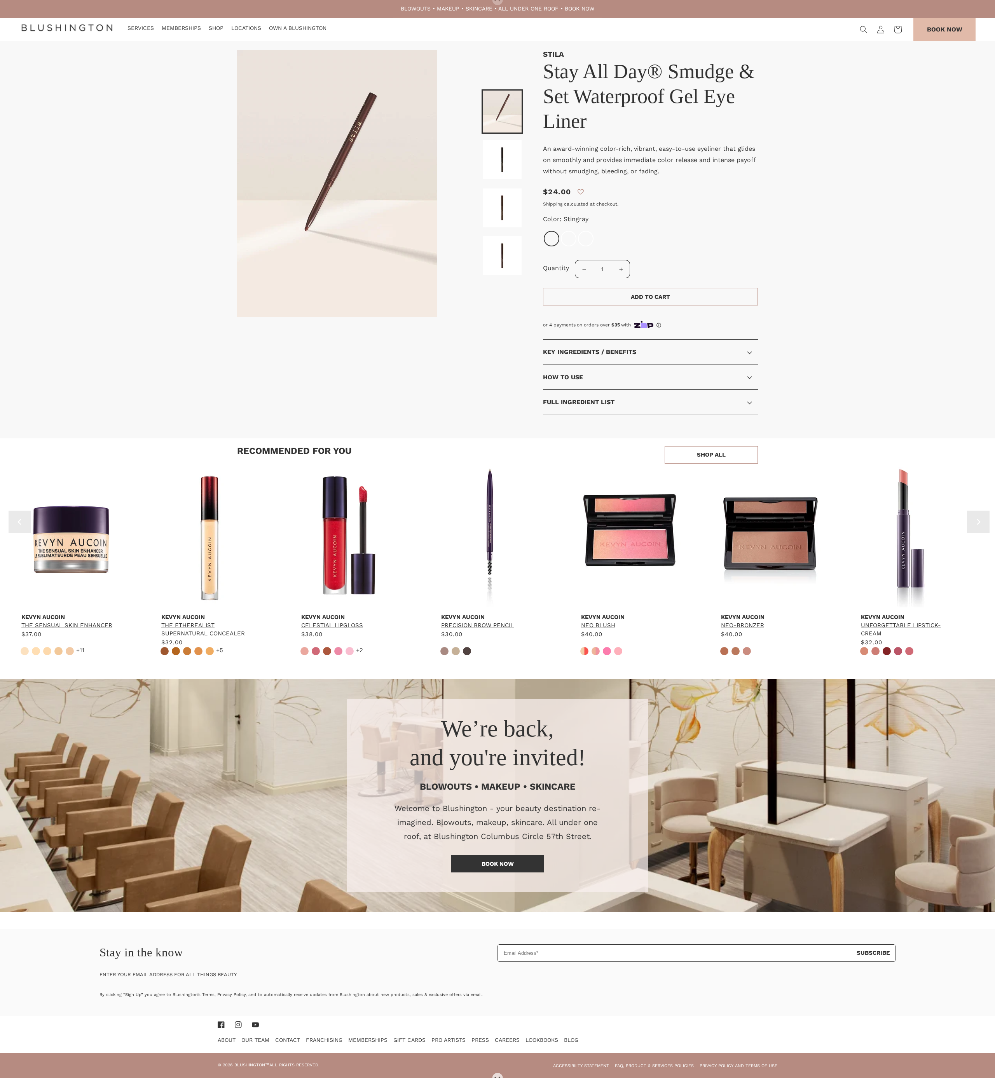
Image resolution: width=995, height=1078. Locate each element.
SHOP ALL (711, 454)
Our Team (255, 1040)
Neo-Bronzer (742, 625)
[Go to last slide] (19, 522)
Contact (287, 1040)
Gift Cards (409, 1040)
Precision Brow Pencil (477, 625)
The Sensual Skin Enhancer (66, 625)
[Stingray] (551, 238)
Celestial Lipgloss (332, 625)
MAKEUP (448, 8)
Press (480, 1040)
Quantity (556, 268)
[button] (863, 29)
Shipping (552, 204)
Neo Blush (598, 625)
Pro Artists (448, 1040)
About (227, 1040)
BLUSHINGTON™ (251, 1065)
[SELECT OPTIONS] (70, 599)
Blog (571, 1040)
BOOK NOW (579, 8)
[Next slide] (978, 522)
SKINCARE (479, 8)
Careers (507, 1040)
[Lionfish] (568, 238)
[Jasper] (586, 238)
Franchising (324, 1040)
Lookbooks (541, 1040)
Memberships (368, 1040)
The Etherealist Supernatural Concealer (203, 629)
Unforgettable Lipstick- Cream (901, 629)
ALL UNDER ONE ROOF (528, 8)
